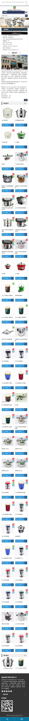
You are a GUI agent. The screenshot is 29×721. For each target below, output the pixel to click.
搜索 (26, 16)
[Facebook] (2, 691)
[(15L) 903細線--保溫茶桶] (8, 288)
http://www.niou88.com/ (13, 46)
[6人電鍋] (8, 266)
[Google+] (4, 691)
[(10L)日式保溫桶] (21, 353)
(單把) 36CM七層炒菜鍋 (7, 339)
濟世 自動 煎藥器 (5, 623)
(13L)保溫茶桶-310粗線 (7, 383)
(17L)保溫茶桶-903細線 (7, 514)
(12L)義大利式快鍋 (19, 164)
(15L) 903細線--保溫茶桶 (7, 295)
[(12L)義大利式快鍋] (21, 156)
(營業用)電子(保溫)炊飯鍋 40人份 (7, 252)
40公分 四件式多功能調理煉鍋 (7, 230)
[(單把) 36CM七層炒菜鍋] (8, 331)
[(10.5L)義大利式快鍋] (21, 616)
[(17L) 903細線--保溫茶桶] (21, 309)
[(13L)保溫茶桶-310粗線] (8, 375)
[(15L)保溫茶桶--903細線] (21, 375)
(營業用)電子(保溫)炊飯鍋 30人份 (20, 230)
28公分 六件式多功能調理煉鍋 (20, 252)
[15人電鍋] (21, 266)
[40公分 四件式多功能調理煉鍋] (8, 222)
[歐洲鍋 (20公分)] (21, 441)
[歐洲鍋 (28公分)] (21, 463)
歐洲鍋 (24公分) (5, 470)
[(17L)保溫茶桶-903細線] (8, 506)
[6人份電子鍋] (8, 134)
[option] (8, 663)
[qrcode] (7, 706)
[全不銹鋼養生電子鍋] (21, 112)
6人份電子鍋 (4, 142)
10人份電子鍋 (5, 120)
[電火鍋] (8, 156)
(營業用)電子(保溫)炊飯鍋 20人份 (7, 208)
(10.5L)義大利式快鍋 (19, 623)
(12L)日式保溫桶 (18, 514)
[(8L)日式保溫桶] (8, 353)
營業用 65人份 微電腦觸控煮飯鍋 (7, 186)
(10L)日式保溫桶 (18, 361)
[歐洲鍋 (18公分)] (8, 441)
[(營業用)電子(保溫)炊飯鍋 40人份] (8, 244)
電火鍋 (3, 164)
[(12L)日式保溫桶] (21, 506)
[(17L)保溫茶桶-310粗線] (8, 419)
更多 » (25, 103)
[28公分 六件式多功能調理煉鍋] (21, 244)
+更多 (25, 100)
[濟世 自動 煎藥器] (8, 616)
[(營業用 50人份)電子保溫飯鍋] (21, 178)
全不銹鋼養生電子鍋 (19, 120)
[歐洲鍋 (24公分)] (8, 463)
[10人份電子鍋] (8, 112)
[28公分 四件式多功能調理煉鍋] (21, 419)
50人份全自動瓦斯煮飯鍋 (20, 207)
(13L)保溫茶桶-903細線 (7, 404)
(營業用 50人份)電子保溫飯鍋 (21, 186)
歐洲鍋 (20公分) (18, 448)
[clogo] (14, 8)
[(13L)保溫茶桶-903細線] (8, 397)
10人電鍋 (17, 142)
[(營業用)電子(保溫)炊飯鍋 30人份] (21, 222)
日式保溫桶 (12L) (19, 558)
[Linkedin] (7, 691)
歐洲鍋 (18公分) (5, 448)
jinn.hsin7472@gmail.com (13, 49)
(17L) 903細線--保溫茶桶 (20, 317)
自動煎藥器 (17, 536)
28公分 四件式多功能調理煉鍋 (20, 427)
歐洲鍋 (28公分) (18, 470)
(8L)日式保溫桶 (5, 361)
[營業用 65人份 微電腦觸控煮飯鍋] (8, 178)
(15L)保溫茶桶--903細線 (20, 383)
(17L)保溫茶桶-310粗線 (7, 426)
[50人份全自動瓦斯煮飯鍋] (21, 200)
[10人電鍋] (21, 134)
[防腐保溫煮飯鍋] (21, 288)
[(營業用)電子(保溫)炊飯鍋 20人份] (8, 202)
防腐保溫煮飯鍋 (18, 295)
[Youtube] (11, 691)
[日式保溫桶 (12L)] (21, 550)
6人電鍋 (3, 273)
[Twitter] (9, 691)
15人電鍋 (17, 273)
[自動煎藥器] (21, 528)
